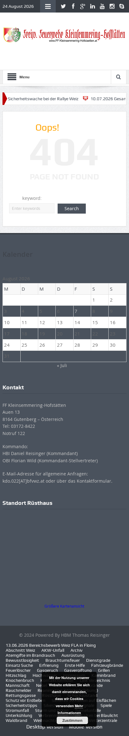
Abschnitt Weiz (20, 650)
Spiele (106, 705)
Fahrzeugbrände (107, 665)
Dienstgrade (98, 660)
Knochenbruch (20, 680)
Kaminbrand (103, 675)
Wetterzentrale (102, 720)
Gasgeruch (47, 670)
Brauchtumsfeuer (62, 660)
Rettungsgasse (21, 695)
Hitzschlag (16, 675)
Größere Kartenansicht (64, 606)
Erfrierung (49, 665)
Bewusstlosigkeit (22, 660)
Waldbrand (16, 720)
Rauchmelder (18, 690)
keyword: (32, 198)
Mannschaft (18, 685)
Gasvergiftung (78, 670)
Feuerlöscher (18, 670)
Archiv (76, 650)
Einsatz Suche (19, 665)
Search (71, 208)
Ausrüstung (73, 655)
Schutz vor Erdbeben (25, 700)
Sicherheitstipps (21, 705)
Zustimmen (72, 720)
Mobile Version (85, 727)
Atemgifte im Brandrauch (30, 655)
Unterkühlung (19, 715)
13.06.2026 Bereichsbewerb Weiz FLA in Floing (51, 645)
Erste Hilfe (75, 665)
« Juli (62, 365)
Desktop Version (44, 727)
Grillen (104, 670)
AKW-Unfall (52, 650)
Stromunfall (17, 710)
